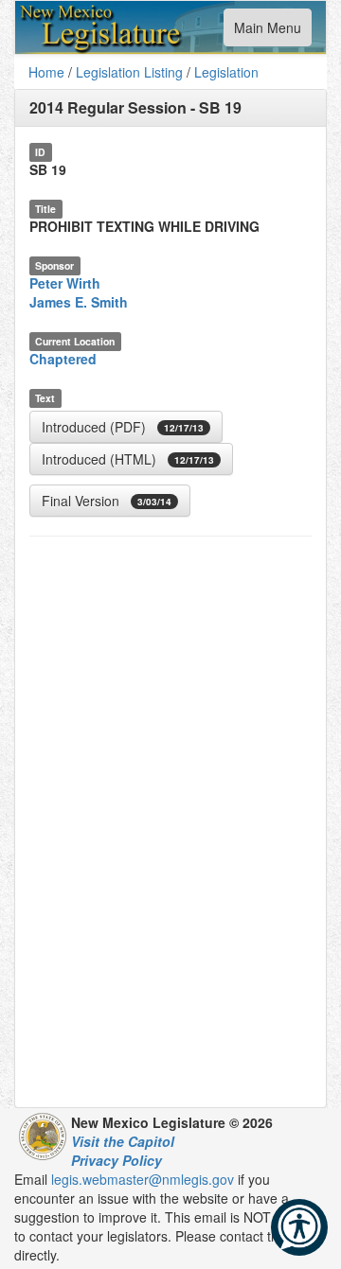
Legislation (226, 71)
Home (46, 71)
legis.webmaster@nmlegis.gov (142, 1179)
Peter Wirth (64, 282)
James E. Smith (78, 301)
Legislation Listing (129, 71)
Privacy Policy (116, 1160)
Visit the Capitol (122, 1141)
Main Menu (267, 31)
